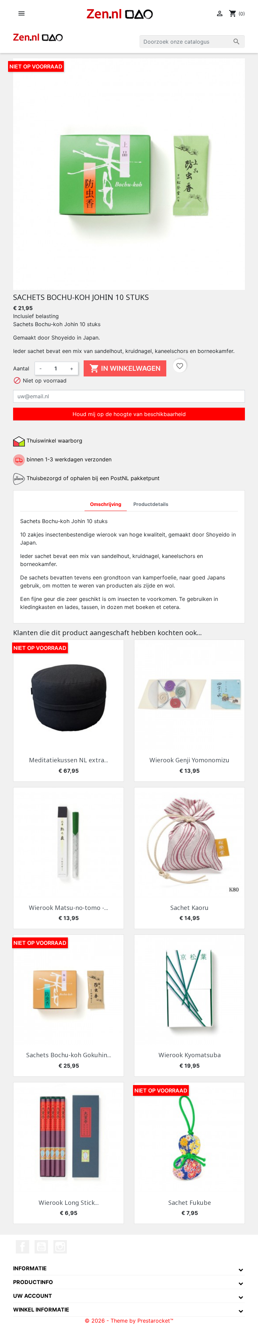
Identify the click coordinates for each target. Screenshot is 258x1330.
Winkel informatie (41, 1309)
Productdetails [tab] (150, 504)
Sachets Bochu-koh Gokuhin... (68, 1055)
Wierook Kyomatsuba (190, 1055)
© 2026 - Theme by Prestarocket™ (129, 1320)
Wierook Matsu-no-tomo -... (68, 908)
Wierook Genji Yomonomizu (189, 760)
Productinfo (33, 1282)
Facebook (22, 1247)
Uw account (32, 1295)
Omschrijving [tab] (105, 504)
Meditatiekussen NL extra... (68, 760)
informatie (30, 1268)
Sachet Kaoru (189, 908)
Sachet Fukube (189, 1202)
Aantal (21, 368)
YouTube (41, 1247)
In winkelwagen (125, 368)
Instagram (60, 1247)
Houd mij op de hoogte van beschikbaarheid (129, 414)
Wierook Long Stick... (69, 1202)
